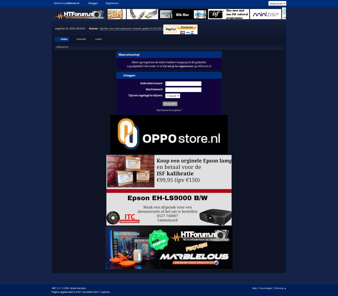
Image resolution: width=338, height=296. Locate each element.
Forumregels (265, 288)
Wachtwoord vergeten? (169, 110)
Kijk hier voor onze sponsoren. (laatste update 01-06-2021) (131, 28)
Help (254, 288)
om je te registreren (180, 66)
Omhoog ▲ (280, 288)
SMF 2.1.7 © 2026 (60, 288)
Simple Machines (78, 288)
